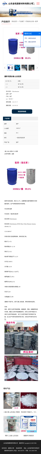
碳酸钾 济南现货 (29, 435)
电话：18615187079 (19, 450)
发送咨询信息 (22, 111)
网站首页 (14, 21)
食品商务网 (19, 448)
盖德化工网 (11, 448)
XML (35, 443)
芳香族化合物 (30, 21)
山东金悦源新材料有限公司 (10, 443)
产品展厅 (21, 21)
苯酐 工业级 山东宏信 (11, 435)
